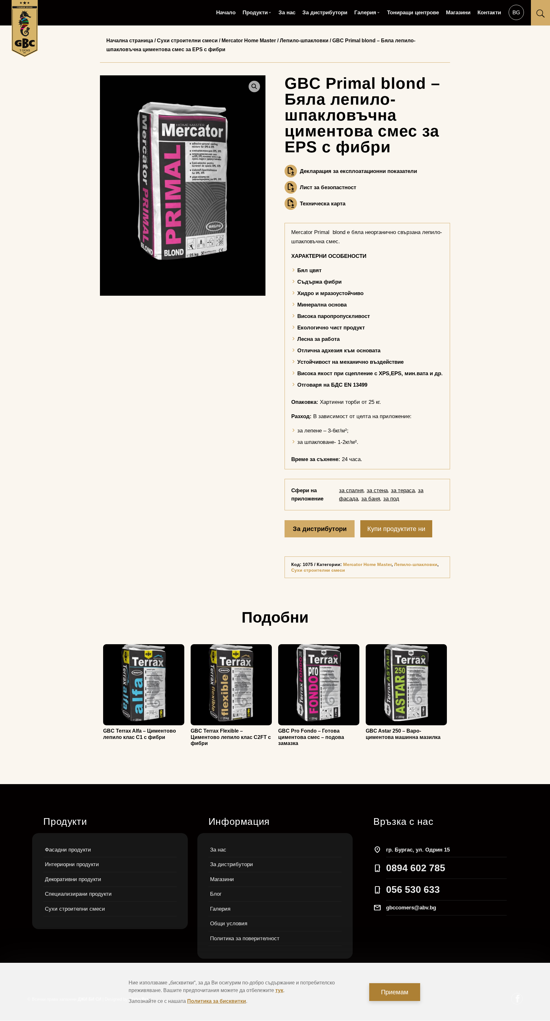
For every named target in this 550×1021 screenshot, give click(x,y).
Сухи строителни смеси (187, 40)
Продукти (255, 13)
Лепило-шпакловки (304, 40)
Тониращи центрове (413, 13)
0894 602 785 (415, 868)
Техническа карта (322, 204)
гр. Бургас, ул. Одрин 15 (418, 850)
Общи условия (228, 924)
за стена (377, 490)
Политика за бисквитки (216, 1001)
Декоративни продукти (73, 879)
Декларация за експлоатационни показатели (358, 171)
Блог (216, 894)
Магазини (458, 13)
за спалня (351, 490)
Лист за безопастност (328, 187)
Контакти (489, 13)
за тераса (403, 490)
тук (279, 990)
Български (516, 12)
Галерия (365, 13)
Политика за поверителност (244, 938)
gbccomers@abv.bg (411, 908)
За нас (287, 13)
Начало (226, 13)
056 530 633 (413, 889)
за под (391, 499)
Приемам (394, 992)
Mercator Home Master (249, 40)
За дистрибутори (324, 13)
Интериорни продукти (72, 864)
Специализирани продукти (78, 894)
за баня (370, 499)
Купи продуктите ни (396, 528)
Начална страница (129, 40)
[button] (254, 86)
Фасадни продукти (68, 850)
